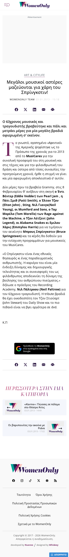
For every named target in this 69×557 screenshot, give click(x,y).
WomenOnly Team (22, 99)
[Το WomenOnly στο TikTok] (30, 481)
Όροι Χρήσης (44, 495)
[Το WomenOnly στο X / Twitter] (39, 481)
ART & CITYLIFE (34, 75)
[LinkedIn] (34, 109)
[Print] (52, 109)
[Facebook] (16, 109)
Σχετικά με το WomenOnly (34, 524)
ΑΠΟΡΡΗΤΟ (60, 554)
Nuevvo (29, 544)
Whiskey (53, 544)
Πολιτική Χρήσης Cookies (35, 515)
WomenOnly (34, 469)
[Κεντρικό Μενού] (7, 5)
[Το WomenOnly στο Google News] (47, 481)
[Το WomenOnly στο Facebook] (13, 481)
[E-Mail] (43, 109)
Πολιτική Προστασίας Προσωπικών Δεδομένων (34, 505)
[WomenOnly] (34, 5)
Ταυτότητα (24, 495)
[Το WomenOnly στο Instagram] (22, 481)
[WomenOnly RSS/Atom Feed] (55, 481)
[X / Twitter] (25, 109)
